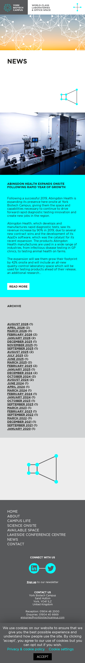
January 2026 (19, 338)
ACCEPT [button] (42, 656)
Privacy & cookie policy (26, 649)
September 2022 (20, 414)
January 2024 (19, 397)
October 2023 (19, 400)
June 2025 (15, 359)
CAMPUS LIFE (19, 521)
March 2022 (17, 418)
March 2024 (17, 390)
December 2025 (19, 341)
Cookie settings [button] (61, 649)
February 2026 (19, 334)
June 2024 (15, 383)
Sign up (31, 582)
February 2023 (19, 411)
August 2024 (18, 379)
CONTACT (15, 544)
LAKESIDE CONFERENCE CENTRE (36, 535)
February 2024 (19, 394)
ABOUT (13, 516)
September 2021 (20, 425)
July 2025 (15, 355)
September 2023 (20, 404)
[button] (77, 7)
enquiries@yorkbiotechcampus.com (42, 617)
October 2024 (19, 376)
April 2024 (16, 386)
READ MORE (18, 286)
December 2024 (19, 373)
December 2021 (19, 421)
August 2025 (17, 352)
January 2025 (19, 369)
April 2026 (16, 327)
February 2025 (19, 366)
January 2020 (19, 428)
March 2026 (17, 331)
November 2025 (20, 345)
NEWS (12, 540)
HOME (12, 511)
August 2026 (17, 324)
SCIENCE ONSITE (22, 526)
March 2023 (17, 407)
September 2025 (20, 348)
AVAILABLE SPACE (23, 530)
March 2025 (17, 362)
